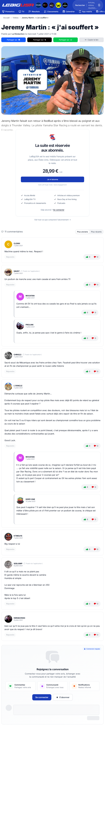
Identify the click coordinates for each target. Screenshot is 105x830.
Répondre (10, 257)
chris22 (17, 354)
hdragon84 (19, 618)
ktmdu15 (18, 536)
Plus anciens (82, 232)
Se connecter (58, 210)
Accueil (6, 18)
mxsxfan (30, 296)
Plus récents (96, 232)
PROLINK (30, 325)
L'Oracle (18, 386)
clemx (17, 243)
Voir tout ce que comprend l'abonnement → (52, 220)
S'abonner (64, 697)
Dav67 (16, 271)
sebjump (18, 563)
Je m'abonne (52, 179)
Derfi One (30, 499)
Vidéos (15, 18)
